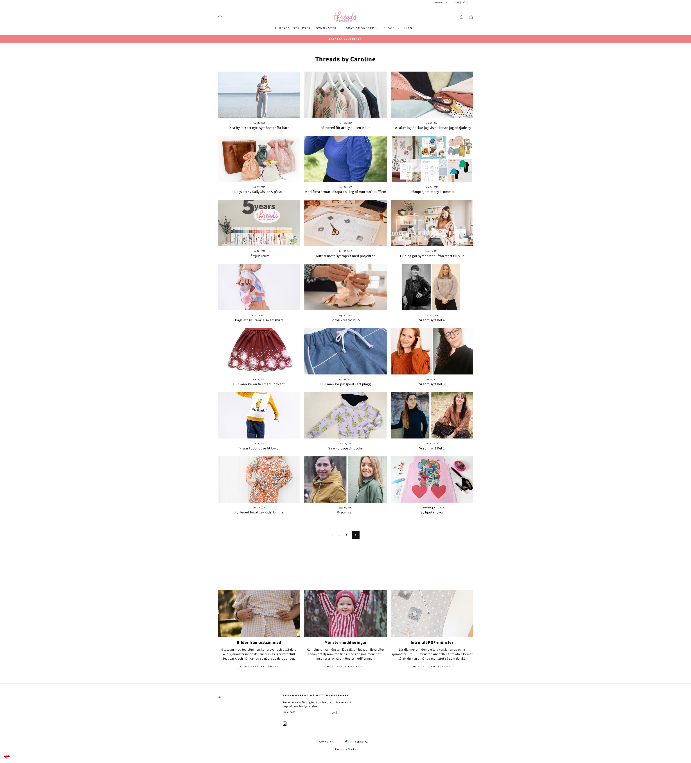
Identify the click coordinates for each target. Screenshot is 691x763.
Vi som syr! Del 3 (432, 384)
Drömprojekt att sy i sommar (432, 191)
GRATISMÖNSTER (361, 28)
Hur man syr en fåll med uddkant (259, 384)
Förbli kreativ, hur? (345, 320)
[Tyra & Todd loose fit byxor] (259, 415)
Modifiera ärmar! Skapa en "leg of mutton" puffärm (345, 191)
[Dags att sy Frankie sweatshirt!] (259, 287)
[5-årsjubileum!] (259, 223)
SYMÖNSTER (327, 28)
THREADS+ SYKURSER (293, 28)
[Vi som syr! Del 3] (432, 351)
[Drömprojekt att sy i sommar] (432, 159)
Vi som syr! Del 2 (432, 448)
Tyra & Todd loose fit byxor (259, 448)
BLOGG (390, 28)
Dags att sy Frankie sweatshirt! (259, 320)
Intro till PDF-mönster (432, 666)
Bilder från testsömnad (259, 666)
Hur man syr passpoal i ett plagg (345, 384)
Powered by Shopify (345, 749)
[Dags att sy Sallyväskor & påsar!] (259, 159)
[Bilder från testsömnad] (259, 613)
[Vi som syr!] (345, 479)
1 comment (426, 507)
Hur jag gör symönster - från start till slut (432, 256)
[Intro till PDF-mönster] (432, 613)
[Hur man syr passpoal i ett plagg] (345, 351)
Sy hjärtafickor (432, 512)
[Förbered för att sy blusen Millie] (345, 95)
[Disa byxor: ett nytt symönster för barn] (259, 95)
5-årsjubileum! (258, 256)
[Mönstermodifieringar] (345, 613)
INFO (409, 28)
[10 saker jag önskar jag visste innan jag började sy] (432, 95)
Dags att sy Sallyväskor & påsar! (259, 191)
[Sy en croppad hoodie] (345, 415)
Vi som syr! (345, 512)
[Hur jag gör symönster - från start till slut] (432, 223)
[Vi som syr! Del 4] (432, 287)
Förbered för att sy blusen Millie (345, 127)
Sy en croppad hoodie (345, 448)
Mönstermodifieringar (345, 666)
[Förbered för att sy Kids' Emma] (259, 479)
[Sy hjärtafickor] (432, 479)
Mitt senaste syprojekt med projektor (345, 256)
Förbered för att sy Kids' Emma (259, 512)
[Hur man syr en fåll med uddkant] (259, 351)
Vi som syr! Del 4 (432, 320)
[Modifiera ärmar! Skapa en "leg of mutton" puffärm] (345, 159)
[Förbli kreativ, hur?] (345, 287)
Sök (220, 697)
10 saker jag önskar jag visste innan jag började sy (432, 127)
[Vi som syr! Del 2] (432, 415)
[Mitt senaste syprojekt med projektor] (345, 223)
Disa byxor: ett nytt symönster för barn (259, 127)
